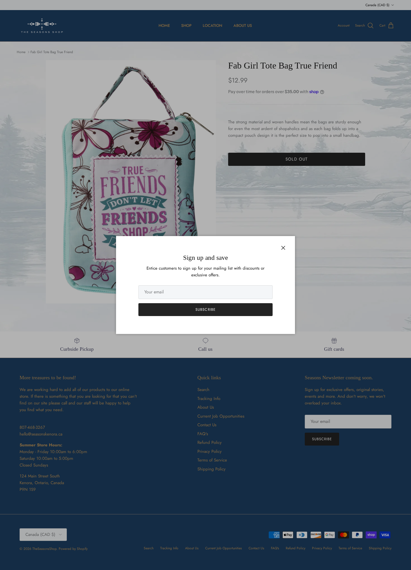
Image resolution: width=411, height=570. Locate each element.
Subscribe (205, 309)
